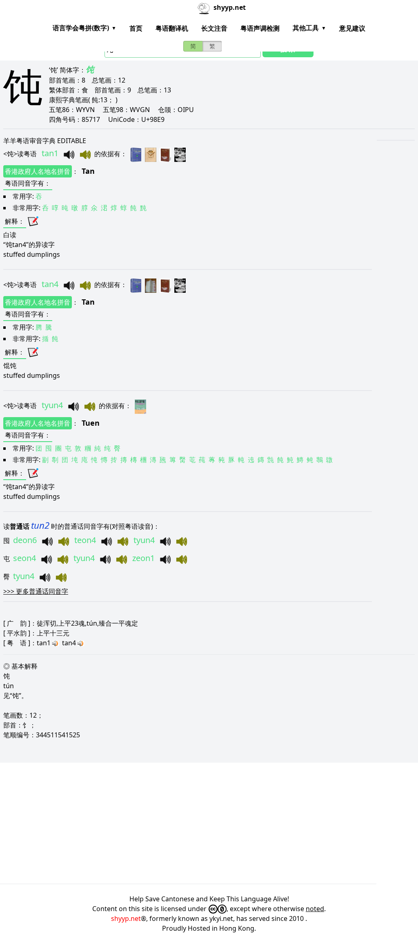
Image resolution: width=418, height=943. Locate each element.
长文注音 (214, 28)
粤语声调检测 (260, 28)
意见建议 (352, 28)
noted (315, 908)
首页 (135, 28)
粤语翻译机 (172, 28)
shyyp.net (126, 918)
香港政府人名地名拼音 (37, 171)
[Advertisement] (209, 823)
